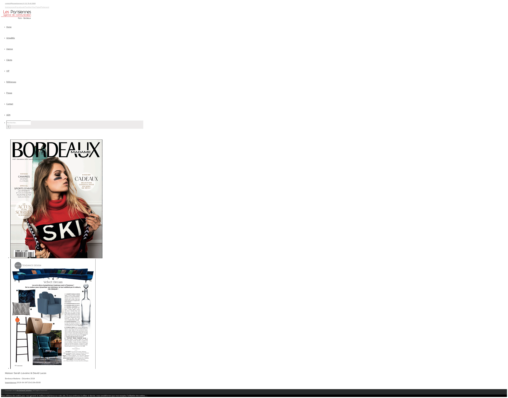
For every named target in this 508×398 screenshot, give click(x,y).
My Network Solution (24, 390)
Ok (146, 396)
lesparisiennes (10, 382)
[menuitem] (76, 27)
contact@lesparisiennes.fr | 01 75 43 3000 (20, 3)
